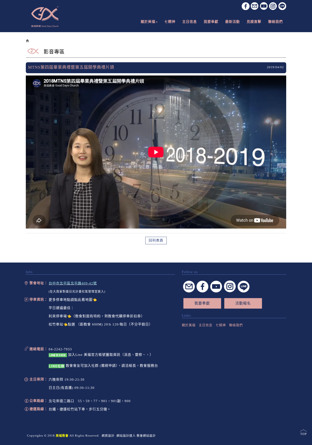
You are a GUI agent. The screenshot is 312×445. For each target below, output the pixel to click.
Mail (188, 286)
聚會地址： (38, 283)
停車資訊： (38, 299)
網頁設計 (108, 435)
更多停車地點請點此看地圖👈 (73, 300)
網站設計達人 (126, 435)
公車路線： (38, 401)
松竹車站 (56, 324)
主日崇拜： (38, 379)
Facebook (246, 6)
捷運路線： (38, 409)
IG (273, 6)
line (282, 6)
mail (255, 6)
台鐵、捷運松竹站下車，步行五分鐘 (78, 409)
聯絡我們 (236, 325)
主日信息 (205, 325)
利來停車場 (58, 316)
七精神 (221, 325)
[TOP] (304, 432)
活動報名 (243, 303)
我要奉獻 (202, 303)
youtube (264, 6)
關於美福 (189, 325)
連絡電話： (38, 349)
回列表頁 (156, 240)
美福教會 (44, 16)
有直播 (66, 388)
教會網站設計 (146, 435)
